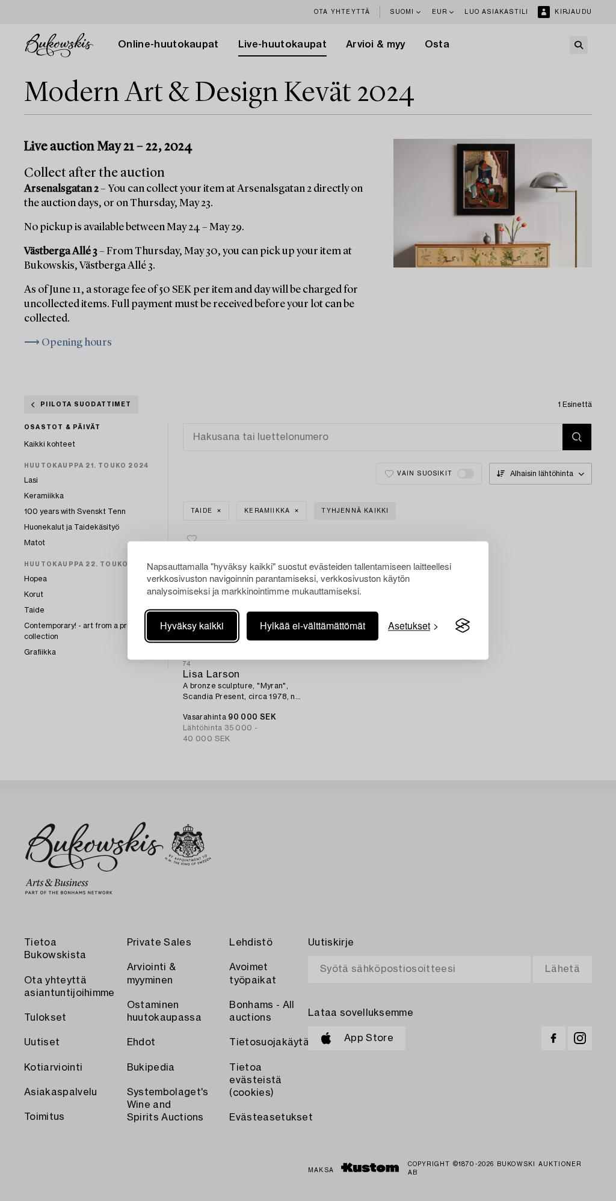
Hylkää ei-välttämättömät (312, 625)
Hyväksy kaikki (192, 625)
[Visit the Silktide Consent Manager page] (462, 625)
